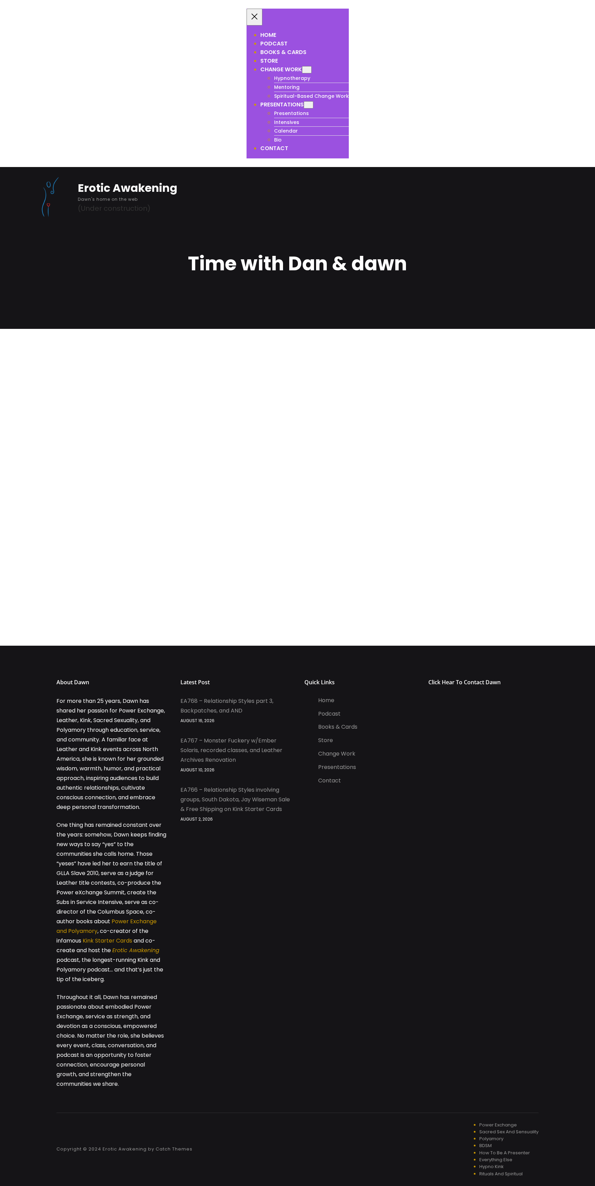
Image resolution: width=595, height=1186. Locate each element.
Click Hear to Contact (457, 682)
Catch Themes (174, 1149)
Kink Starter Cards (107, 941)
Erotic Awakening (127, 188)
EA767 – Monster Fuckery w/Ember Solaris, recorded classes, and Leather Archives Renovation (231, 750)
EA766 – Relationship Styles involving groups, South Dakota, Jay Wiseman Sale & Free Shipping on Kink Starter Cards (235, 799)
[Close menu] (254, 17)
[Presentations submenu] (308, 104)
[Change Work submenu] (307, 69)
